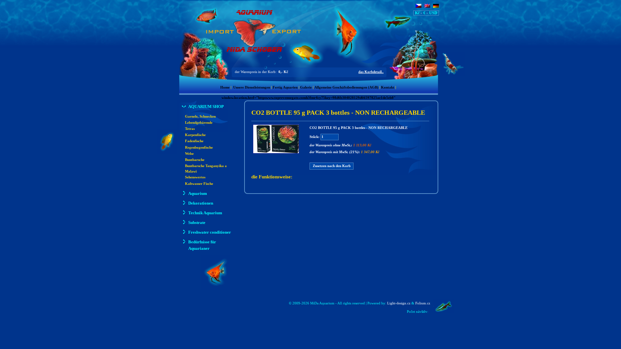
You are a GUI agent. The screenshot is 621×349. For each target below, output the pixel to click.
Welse (189, 153)
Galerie (306, 87)
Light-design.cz (398, 303)
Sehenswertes (195, 177)
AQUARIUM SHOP (206, 106)
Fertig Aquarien (285, 87)
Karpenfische (195, 135)
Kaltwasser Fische (199, 183)
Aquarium (197, 193)
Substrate (196, 222)
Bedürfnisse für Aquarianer (202, 245)
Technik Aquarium (205, 212)
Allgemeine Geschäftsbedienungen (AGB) (346, 87)
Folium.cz (422, 303)
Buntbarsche (194, 160)
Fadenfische (194, 141)
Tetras (190, 129)
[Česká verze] (418, 6)
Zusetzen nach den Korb (332, 166)
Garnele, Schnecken (200, 116)
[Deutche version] (436, 6)
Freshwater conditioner (209, 232)
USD (433, 13)
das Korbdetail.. (371, 72)
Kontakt (387, 87)
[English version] (427, 6)
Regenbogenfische (199, 147)
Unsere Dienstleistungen (251, 87)
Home (225, 87)
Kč (417, 13)
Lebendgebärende (198, 122)
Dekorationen (200, 203)
